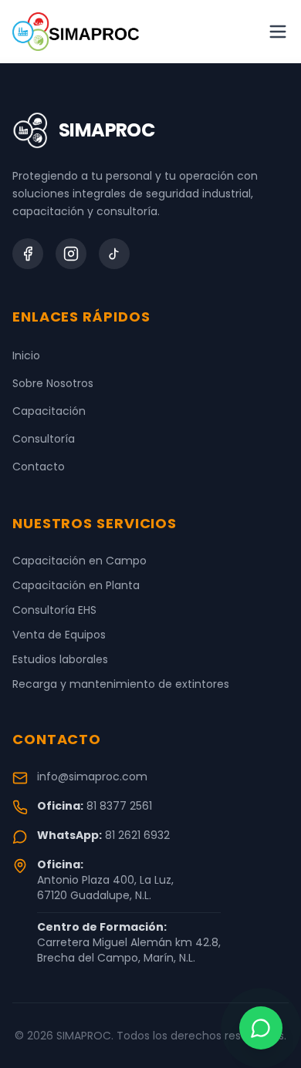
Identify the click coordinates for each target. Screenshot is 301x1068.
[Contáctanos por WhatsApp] (260, 1027)
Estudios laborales (60, 659)
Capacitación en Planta (76, 585)
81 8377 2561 (119, 806)
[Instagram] (71, 253)
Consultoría (43, 438)
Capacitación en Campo (79, 560)
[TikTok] (114, 253)
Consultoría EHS (54, 610)
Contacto (38, 466)
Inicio (26, 355)
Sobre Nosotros (52, 383)
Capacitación (49, 411)
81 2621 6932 (137, 835)
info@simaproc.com (92, 776)
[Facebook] (27, 253)
